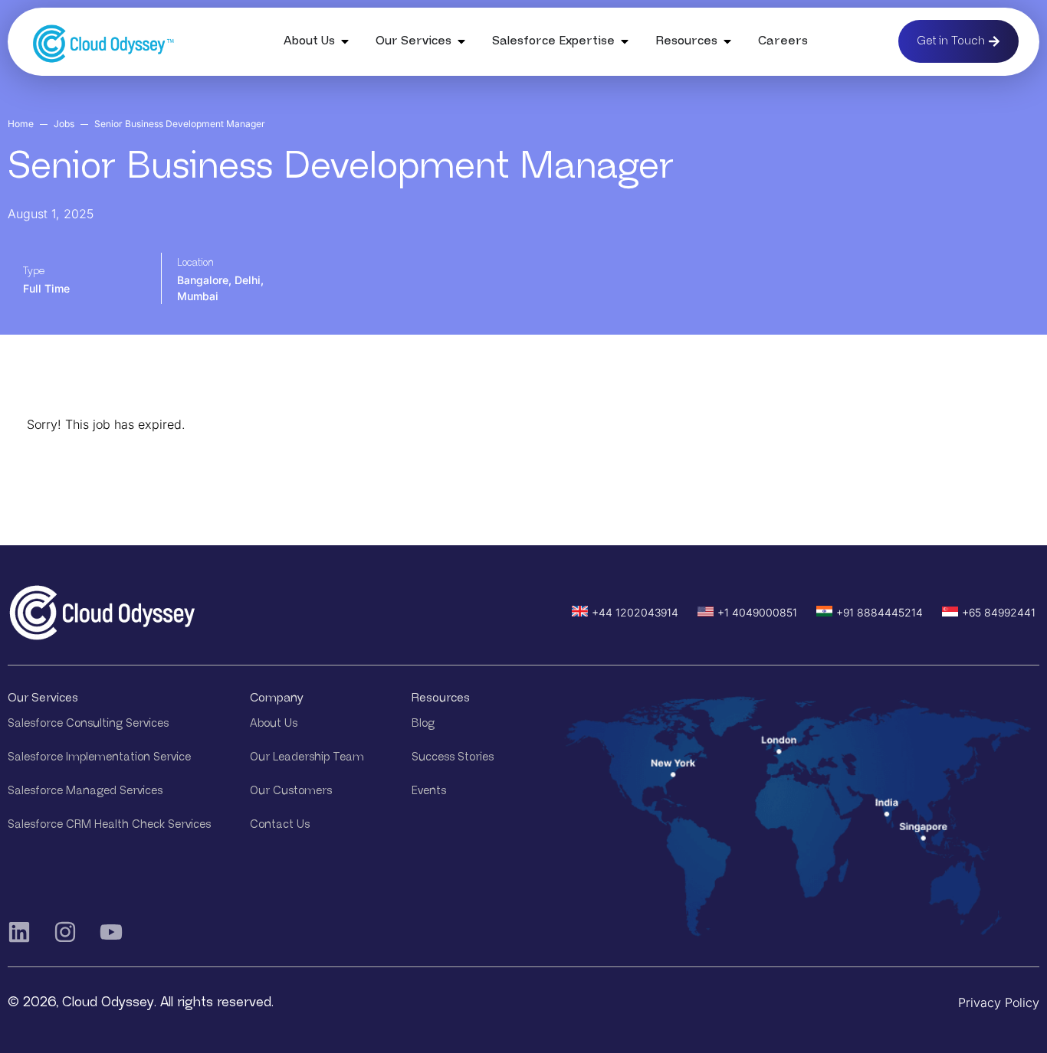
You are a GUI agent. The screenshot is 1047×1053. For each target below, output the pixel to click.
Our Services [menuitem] (413, 41)
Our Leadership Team (307, 757)
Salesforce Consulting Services (88, 723)
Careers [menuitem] (783, 41)
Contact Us (280, 824)
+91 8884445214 (879, 612)
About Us (273, 723)
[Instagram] (65, 932)
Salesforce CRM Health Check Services (109, 824)
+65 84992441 (999, 612)
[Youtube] (111, 932)
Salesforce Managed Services (85, 790)
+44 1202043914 (635, 612)
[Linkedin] (19, 932)
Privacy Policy (998, 1002)
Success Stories (453, 757)
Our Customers (291, 790)
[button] (345, 41)
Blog (423, 723)
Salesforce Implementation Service (99, 757)
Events (429, 790)
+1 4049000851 (757, 612)
